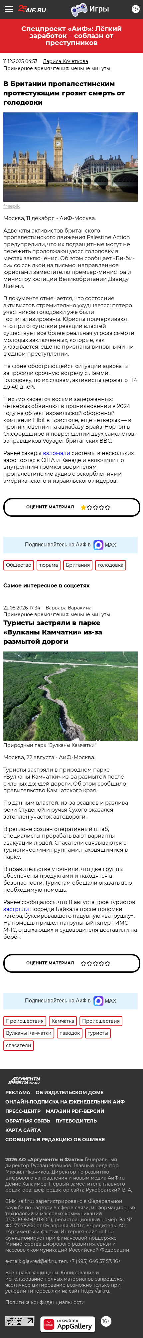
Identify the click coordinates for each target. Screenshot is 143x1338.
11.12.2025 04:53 (20, 61)
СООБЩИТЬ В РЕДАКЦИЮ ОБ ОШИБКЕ (55, 1140)
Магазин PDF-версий (75, 1111)
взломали (56, 453)
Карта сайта (23, 1130)
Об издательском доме (69, 1092)
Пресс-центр (23, 1111)
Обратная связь (27, 1121)
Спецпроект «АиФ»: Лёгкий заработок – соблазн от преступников (71, 36)
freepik (11, 206)
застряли (16, 909)
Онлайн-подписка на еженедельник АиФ (65, 1102)
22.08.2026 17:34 (21, 608)
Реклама (17, 1092)
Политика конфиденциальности (45, 1302)
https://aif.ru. (95, 1291)
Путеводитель (76, 1121)
